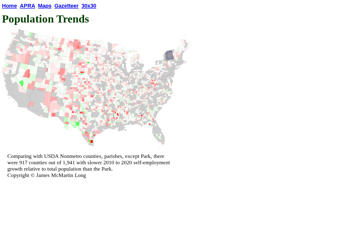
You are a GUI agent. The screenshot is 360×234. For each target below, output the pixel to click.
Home (9, 6)
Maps (44, 6)
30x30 (89, 6)
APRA (27, 6)
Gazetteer (66, 6)
